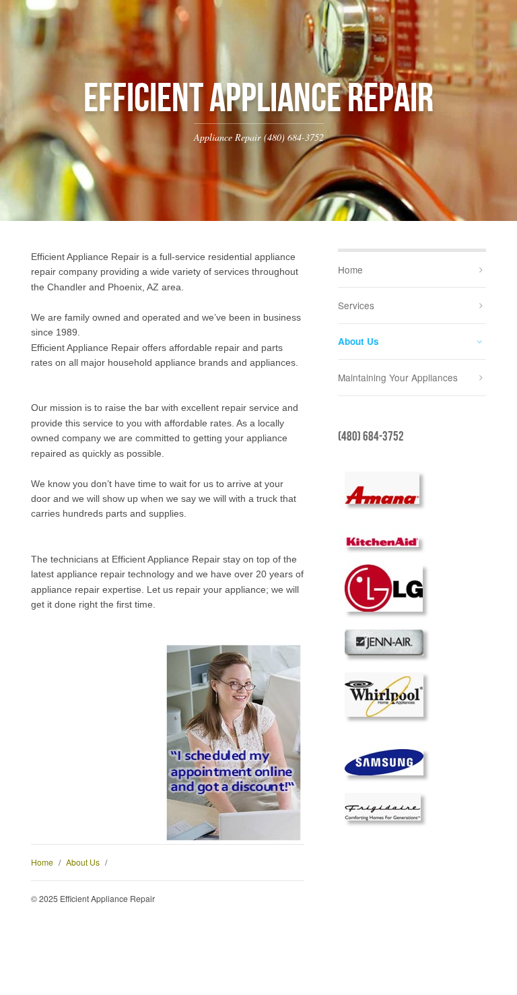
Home (42, 862)
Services (356, 305)
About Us (83, 862)
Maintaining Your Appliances (398, 377)
